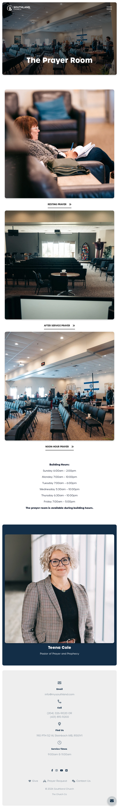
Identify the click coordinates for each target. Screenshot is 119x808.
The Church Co (59, 794)
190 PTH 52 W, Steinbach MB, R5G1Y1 (59, 735)
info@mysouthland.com (59, 694)
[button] (109, 8)
